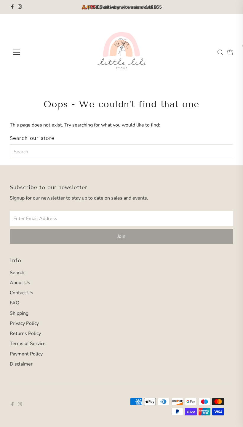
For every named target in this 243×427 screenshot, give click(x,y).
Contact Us (21, 293)
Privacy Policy (24, 323)
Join (121, 236)
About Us (20, 282)
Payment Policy (26, 354)
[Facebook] (12, 7)
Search (17, 272)
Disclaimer (21, 364)
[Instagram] (19, 7)
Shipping (19, 313)
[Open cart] (230, 52)
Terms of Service (28, 343)
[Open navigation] (36, 52)
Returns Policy (25, 333)
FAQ (14, 303)
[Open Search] (220, 52)
